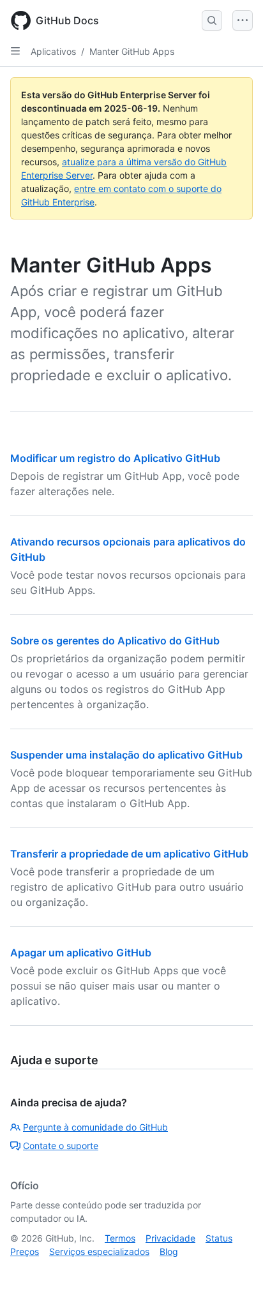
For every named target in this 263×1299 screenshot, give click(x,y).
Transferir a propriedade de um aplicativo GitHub (129, 853)
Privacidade (170, 1238)
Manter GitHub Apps (131, 51)
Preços (24, 1251)
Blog (169, 1251)
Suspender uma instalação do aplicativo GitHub (126, 754)
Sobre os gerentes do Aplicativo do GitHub (115, 640)
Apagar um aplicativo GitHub (80, 952)
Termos (120, 1238)
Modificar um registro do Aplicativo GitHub (115, 458)
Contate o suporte (60, 1145)
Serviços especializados (99, 1251)
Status (219, 1238)
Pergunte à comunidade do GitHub (95, 1127)
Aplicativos (53, 51)
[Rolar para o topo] (235, 1271)
